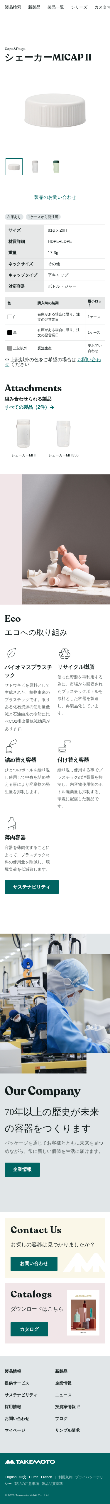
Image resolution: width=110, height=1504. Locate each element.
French (46, 1477)
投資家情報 (65, 1406)
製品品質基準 (52, 1484)
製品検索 (13, 7)
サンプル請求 (67, 1430)
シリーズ (79, 7)
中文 (22, 1477)
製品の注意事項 (26, 1484)
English (11, 1477)
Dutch (33, 1477)
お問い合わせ (34, 1263)
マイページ (15, 1430)
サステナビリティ (31, 886)
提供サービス (17, 1383)
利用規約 (65, 1477)
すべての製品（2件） (27, 407)
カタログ (29, 1329)
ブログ (61, 1418)
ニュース (63, 1394)
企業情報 (22, 1169)
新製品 (34, 7)
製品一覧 (56, 7)
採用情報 (13, 1406)
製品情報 (13, 1371)
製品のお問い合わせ (55, 197)
